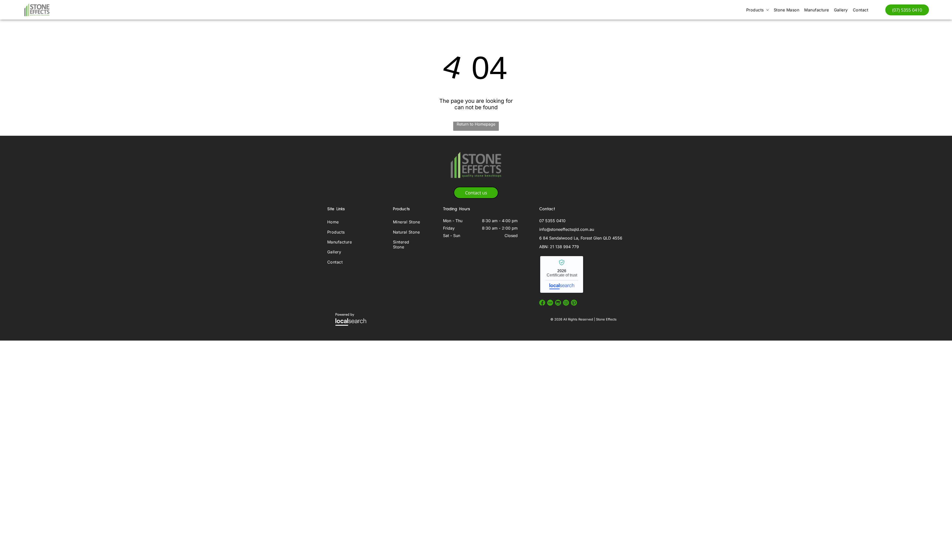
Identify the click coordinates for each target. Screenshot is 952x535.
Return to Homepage (476, 124)
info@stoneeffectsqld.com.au (566, 229)
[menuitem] (757, 9)
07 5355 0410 (552, 220)
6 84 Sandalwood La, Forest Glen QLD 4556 (580, 238)
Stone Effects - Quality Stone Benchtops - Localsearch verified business (561, 274)
